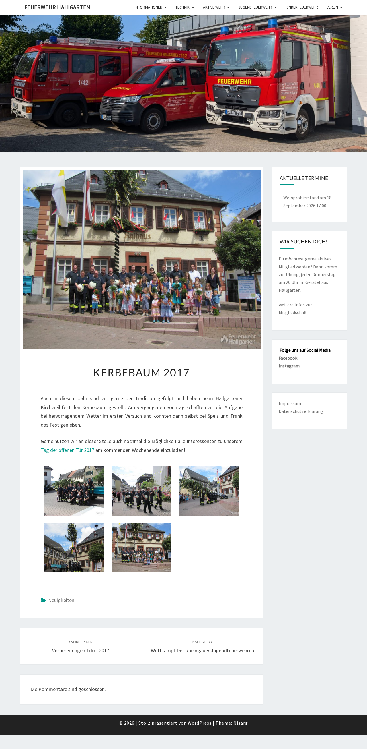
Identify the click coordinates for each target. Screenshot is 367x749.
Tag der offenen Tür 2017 (67, 450)
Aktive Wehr (214, 7)
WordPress (200, 723)
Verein (332, 7)
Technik (182, 7)
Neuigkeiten (61, 600)
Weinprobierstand (301, 197)
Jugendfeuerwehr (255, 7)
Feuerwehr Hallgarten (57, 7)
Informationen (148, 7)
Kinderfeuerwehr (302, 7)
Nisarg (240, 723)
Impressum (290, 403)
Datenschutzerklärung (301, 411)
